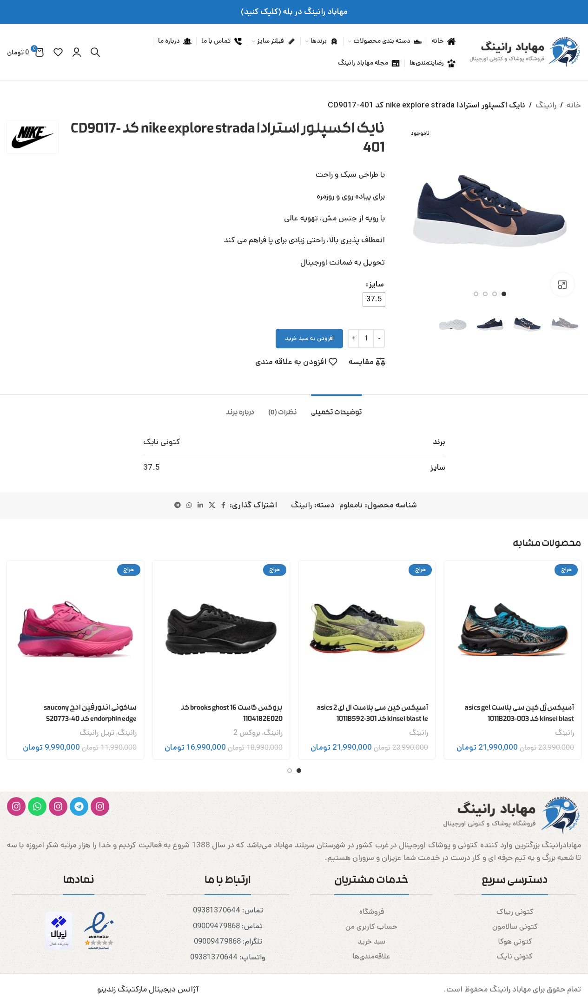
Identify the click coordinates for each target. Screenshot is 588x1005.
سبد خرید (371, 941)
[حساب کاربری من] (76, 52)
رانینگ (545, 105)
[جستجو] (95, 52)
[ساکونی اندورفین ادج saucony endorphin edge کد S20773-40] (75, 629)
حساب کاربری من (371, 926)
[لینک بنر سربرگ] (294, 12)
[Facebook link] (223, 505)
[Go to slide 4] (476, 294)
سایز (376, 284)
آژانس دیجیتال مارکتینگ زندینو (148, 989)
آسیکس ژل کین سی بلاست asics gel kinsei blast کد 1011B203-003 (519, 714)
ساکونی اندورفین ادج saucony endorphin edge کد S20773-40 (90, 714)
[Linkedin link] (200, 505)
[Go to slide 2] (494, 294)
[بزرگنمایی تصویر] (562, 284)
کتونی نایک (515, 956)
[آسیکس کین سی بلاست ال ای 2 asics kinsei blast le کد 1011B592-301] (367, 629)
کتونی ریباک (515, 911)
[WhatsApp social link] (189, 505)
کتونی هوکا (515, 941)
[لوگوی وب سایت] (523, 51)
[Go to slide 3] (485, 294)
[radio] (374, 299)
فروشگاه (371, 911)
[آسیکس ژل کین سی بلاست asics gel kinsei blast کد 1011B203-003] (512, 629)
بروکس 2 (246, 732)
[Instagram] (100, 806)
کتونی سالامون (515, 926)
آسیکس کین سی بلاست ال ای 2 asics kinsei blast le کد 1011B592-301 (372, 714)
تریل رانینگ (96, 732)
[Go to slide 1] (504, 294)
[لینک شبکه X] (212, 505)
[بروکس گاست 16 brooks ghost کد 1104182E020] (221, 629)
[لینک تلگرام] (178, 505)
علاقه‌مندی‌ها (371, 956)
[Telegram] (79, 806)
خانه (574, 105)
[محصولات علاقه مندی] (58, 52)
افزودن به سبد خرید (309, 338)
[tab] (336, 408)
